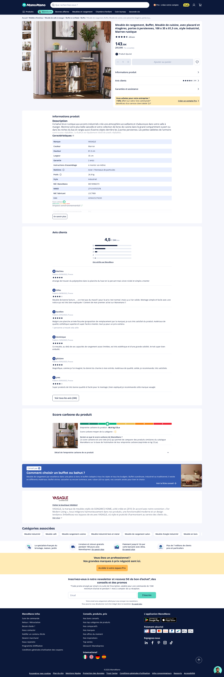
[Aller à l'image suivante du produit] (106, 60)
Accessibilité (189, 673)
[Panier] (200, 5)
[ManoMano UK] (91, 657)
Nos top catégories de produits (96, 622)
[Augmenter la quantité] (128, 62)
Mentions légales (73, 673)
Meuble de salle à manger (54, 18)
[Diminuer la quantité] (117, 62)
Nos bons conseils (91, 618)
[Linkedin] (146, 643)
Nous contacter (28, 630)
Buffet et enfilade (72, 18)
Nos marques (89, 630)
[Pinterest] (159, 643)
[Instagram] (165, 643)
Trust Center (112, 673)
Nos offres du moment (93, 634)
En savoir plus (137, 604)
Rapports (178, 673)
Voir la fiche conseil (165, 483)
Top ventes (88, 642)
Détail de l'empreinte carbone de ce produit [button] (74, 452)
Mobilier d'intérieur (36, 18)
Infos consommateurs (162, 673)
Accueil (24, 18)
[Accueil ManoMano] (34, 5)
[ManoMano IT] (85, 657)
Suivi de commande (30, 618)
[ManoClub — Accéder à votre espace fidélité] (186, 5)
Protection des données (93, 673)
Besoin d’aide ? (28, 626)
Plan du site (58, 673)
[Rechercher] (53, 5)
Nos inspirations (90, 638)
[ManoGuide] (218, 670)
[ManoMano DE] (98, 657)
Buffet (83, 18)
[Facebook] (152, 643)
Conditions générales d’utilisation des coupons (42, 650)
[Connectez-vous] (194, 5)
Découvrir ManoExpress (93, 646)
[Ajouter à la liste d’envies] (197, 62)
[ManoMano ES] (104, 657)
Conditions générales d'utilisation (135, 673)
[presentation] (168, 452)
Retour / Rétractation (31, 622)
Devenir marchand (30, 638)
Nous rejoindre (28, 642)
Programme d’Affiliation (32, 646)
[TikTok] (171, 643)
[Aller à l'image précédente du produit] (38, 60)
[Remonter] (199, 660)
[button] (63, 170)
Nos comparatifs (90, 626)
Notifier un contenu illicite (33, 634)
